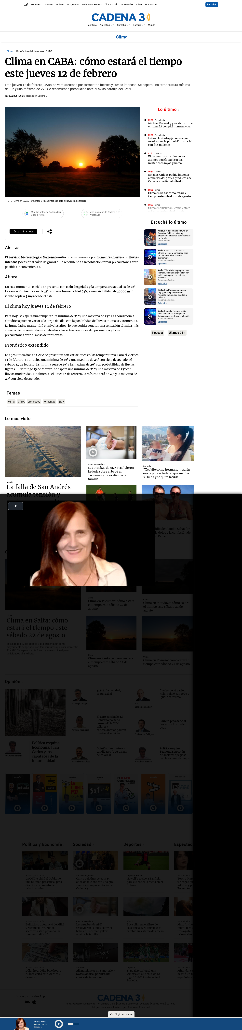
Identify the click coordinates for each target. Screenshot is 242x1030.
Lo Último (92, 25)
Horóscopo (151, 4)
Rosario (137, 25)
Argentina (105, 25)
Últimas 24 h (111, 4)
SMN (61, 401)
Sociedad (147, 466)
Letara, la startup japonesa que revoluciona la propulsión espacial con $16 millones (170, 141)
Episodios (162, 244)
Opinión (60, 4)
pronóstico (34, 401)
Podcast (157, 332)
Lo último (168, 109)
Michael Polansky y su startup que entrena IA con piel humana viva (170, 125)
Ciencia (158, 153)
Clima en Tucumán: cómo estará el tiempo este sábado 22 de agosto (169, 211)
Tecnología (160, 120)
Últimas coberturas (92, 4)
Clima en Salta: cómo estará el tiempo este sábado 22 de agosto (169, 194)
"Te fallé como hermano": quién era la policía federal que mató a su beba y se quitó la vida (166, 473)
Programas (73, 4)
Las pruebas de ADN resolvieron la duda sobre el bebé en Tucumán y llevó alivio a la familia (111, 473)
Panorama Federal (96, 464)
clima (11, 401)
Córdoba (121, 25)
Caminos (48, 4)
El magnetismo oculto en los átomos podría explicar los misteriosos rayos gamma (166, 160)
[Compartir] (49, 232)
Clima (139, 4)
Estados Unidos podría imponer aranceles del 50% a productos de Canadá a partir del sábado (170, 178)
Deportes (35, 4)
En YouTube (127, 4)
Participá (211, 4)
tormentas (49, 401)
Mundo (151, 25)
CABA (21, 401)
